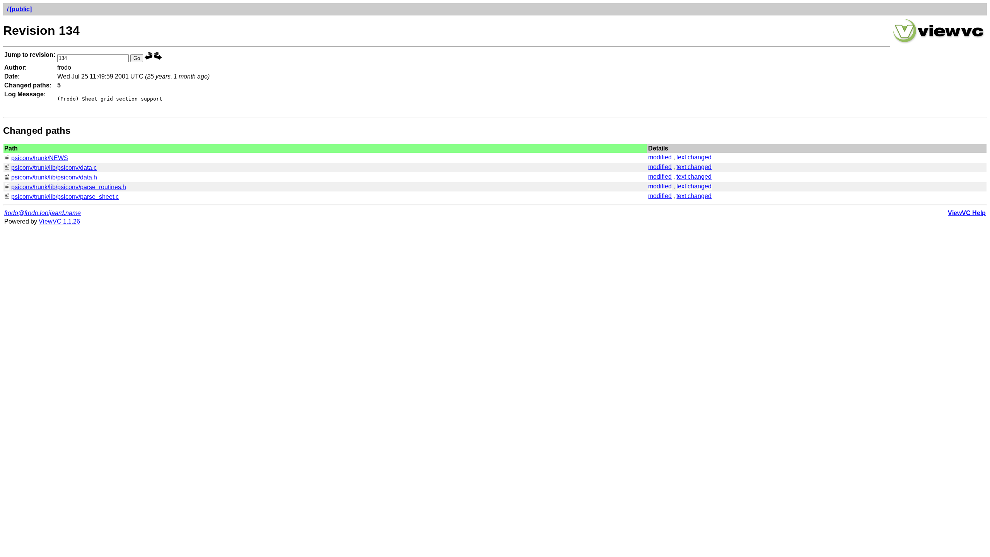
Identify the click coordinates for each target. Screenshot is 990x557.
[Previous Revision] (148, 58)
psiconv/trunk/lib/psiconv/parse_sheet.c (65, 196)
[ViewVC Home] (938, 42)
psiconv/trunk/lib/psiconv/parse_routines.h (68, 187)
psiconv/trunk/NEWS (39, 158)
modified (660, 157)
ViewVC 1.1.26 (59, 221)
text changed (694, 157)
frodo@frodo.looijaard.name (42, 213)
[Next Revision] (158, 58)
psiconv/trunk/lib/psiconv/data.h (54, 177)
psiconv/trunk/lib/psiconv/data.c (54, 167)
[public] (21, 9)
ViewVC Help (967, 213)
